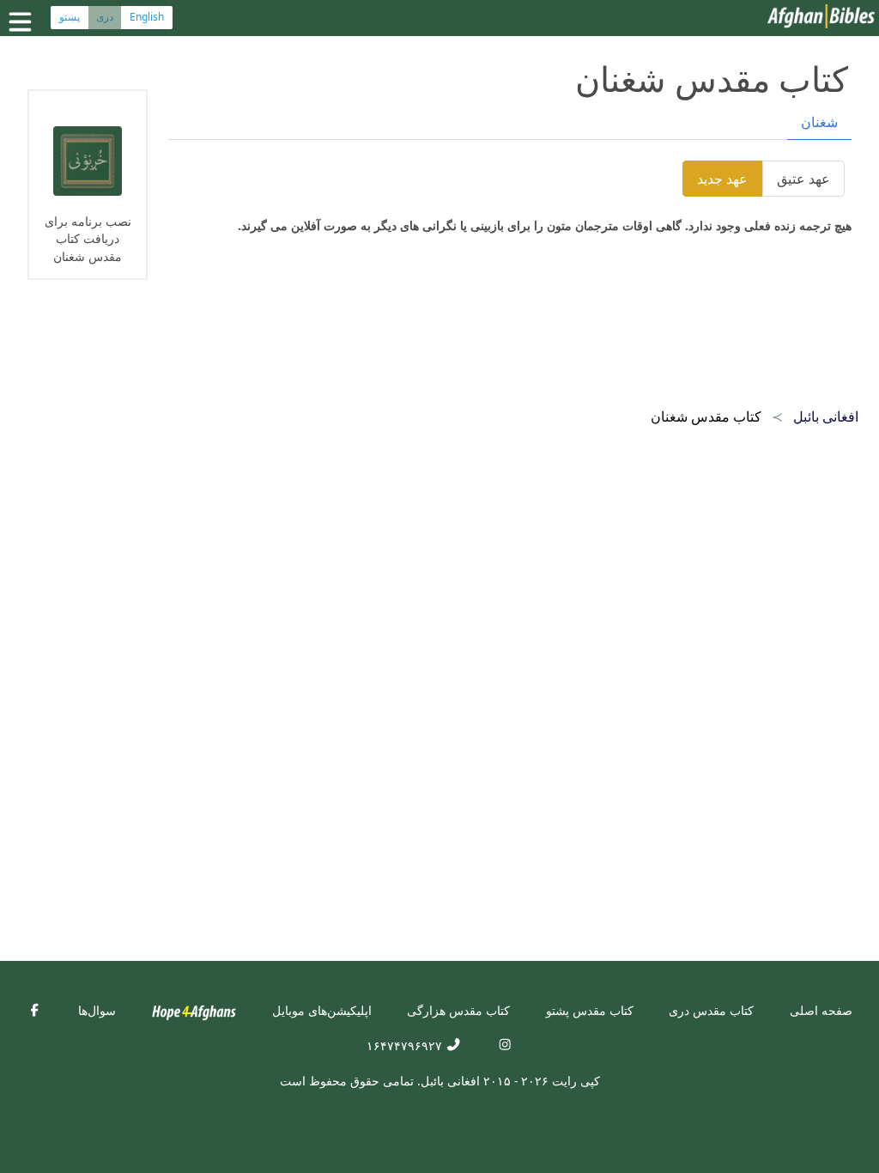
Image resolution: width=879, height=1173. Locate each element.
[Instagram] (504, 1045)
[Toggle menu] (24, 22)
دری (104, 16)
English (147, 16)
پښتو (69, 16)
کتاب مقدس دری (711, 1010)
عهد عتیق (803, 178)
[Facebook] (34, 1010)
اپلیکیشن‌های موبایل (322, 1010)
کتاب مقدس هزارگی (458, 1010)
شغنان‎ (819, 121)
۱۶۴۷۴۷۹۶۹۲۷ (406, 1045)
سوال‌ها (97, 1010)
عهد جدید (722, 178)
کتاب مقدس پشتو (589, 1010)
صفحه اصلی (821, 1010)
